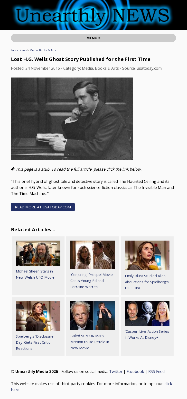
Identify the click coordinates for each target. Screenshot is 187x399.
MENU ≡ (93, 37)
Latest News (19, 50)
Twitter (115, 371)
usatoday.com (149, 68)
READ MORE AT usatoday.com (43, 206)
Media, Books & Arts (43, 50)
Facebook (135, 371)
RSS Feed (156, 371)
